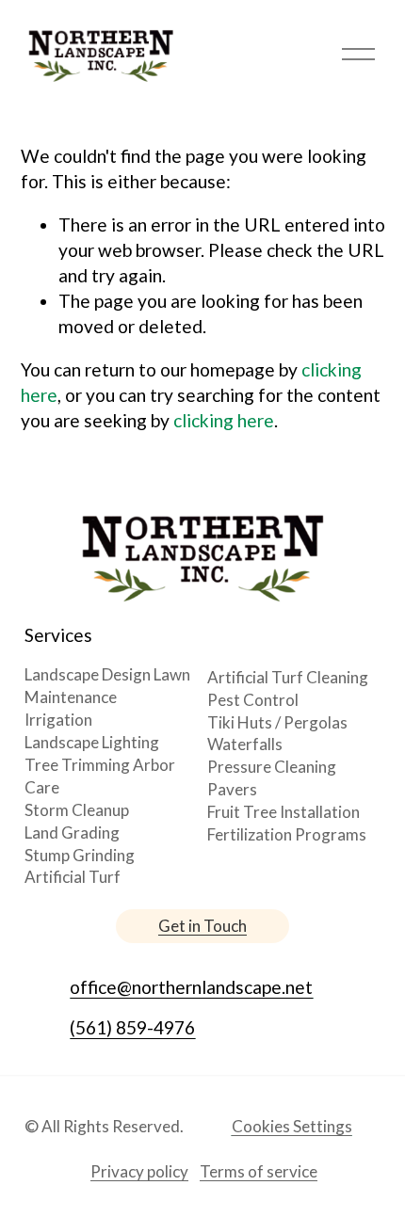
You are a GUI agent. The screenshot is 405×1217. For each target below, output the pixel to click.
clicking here (223, 420)
